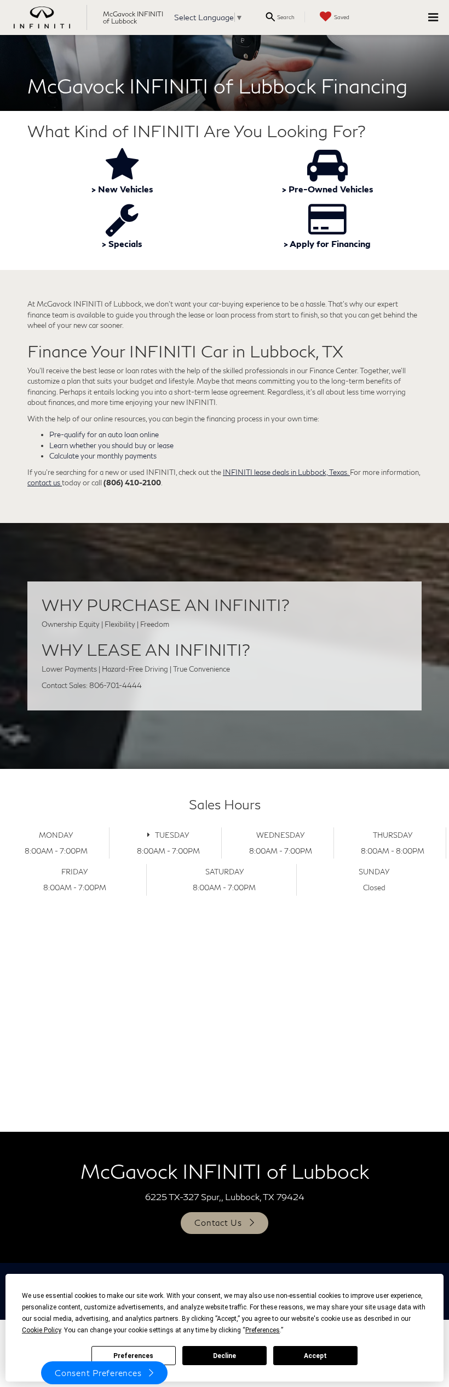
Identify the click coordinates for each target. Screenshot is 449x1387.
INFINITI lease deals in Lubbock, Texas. (286, 472)
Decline (224, 1356)
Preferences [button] (262, 1330)
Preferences (133, 1356)
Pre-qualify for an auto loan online (104, 434)
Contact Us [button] (218, 1222)
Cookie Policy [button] (41, 1330)
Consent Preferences (98, 1373)
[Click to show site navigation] (433, 17)
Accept (315, 1356)
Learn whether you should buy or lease (111, 445)
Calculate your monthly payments (103, 455)
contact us (44, 482)
